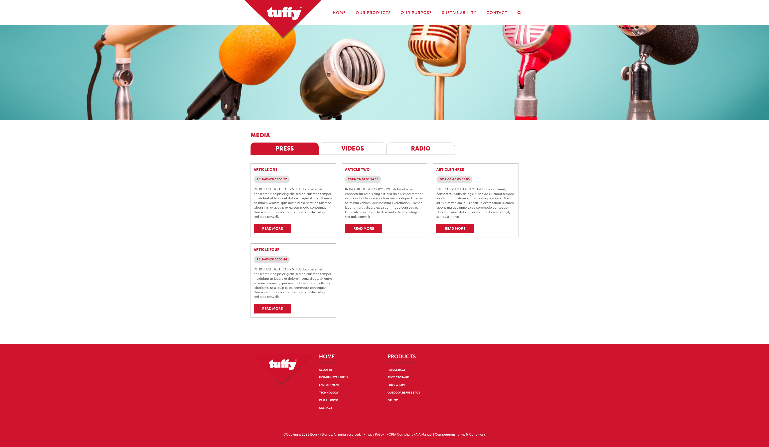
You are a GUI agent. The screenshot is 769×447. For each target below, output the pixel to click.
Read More (272, 229)
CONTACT (325, 407)
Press (284, 148)
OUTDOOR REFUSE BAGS (404, 392)
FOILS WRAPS (397, 385)
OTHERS (393, 400)
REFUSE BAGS (397, 369)
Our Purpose (416, 13)
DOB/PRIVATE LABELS (333, 377)
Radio (421, 148)
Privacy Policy (373, 434)
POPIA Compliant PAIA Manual (409, 434)
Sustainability (459, 13)
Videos (352, 148)
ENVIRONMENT (329, 385)
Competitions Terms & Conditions (460, 434)
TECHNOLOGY (328, 392)
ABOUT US (326, 369)
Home (339, 13)
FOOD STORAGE (398, 377)
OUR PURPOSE (328, 400)
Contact (496, 13)
